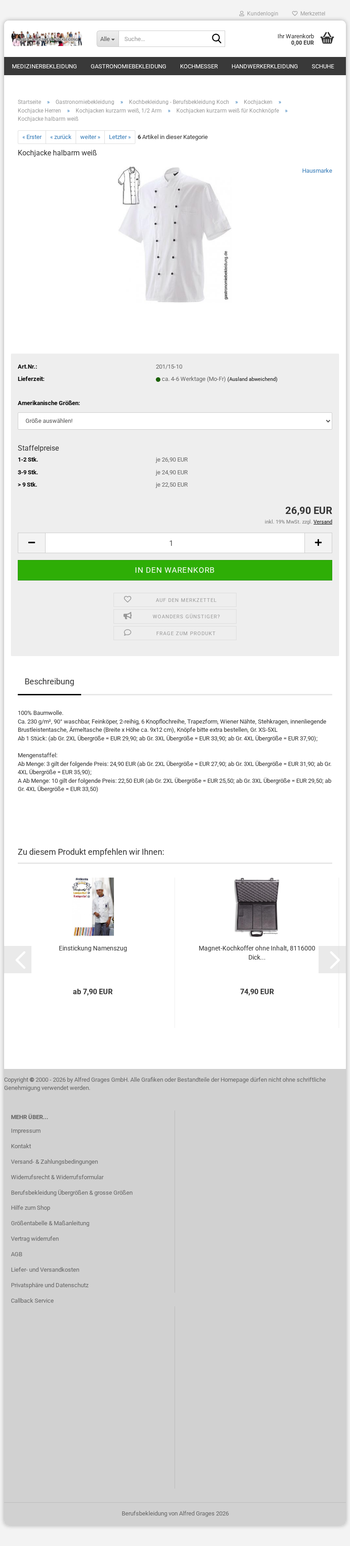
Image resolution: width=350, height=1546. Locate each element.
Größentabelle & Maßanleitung (50, 1223)
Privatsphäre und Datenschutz (49, 1285)
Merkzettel (311, 13)
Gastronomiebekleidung (128, 66)
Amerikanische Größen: (49, 403)
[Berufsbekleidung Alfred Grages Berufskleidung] (47, 39)
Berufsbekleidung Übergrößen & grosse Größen (72, 1192)
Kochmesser (199, 66)
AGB (16, 1254)
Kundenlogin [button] (261, 13)
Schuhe (323, 66)
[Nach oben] (325, 1532)
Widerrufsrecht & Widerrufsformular (57, 1177)
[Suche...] (216, 39)
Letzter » (120, 137)
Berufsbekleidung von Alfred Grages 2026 (175, 1513)
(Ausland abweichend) (252, 379)
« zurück (61, 137)
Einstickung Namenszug (93, 948)
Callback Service (32, 1300)
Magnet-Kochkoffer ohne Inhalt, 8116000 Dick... (257, 953)
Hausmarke (317, 170)
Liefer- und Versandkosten (45, 1269)
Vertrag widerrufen (35, 1238)
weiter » (90, 137)
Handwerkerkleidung (265, 66)
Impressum (26, 1130)
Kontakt (21, 1146)
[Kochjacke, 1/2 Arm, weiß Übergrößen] (175, 234)
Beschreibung (49, 681)
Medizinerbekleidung (44, 66)
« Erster (31, 137)
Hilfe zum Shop (30, 1207)
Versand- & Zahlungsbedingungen (54, 1161)
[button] (31, 543)
